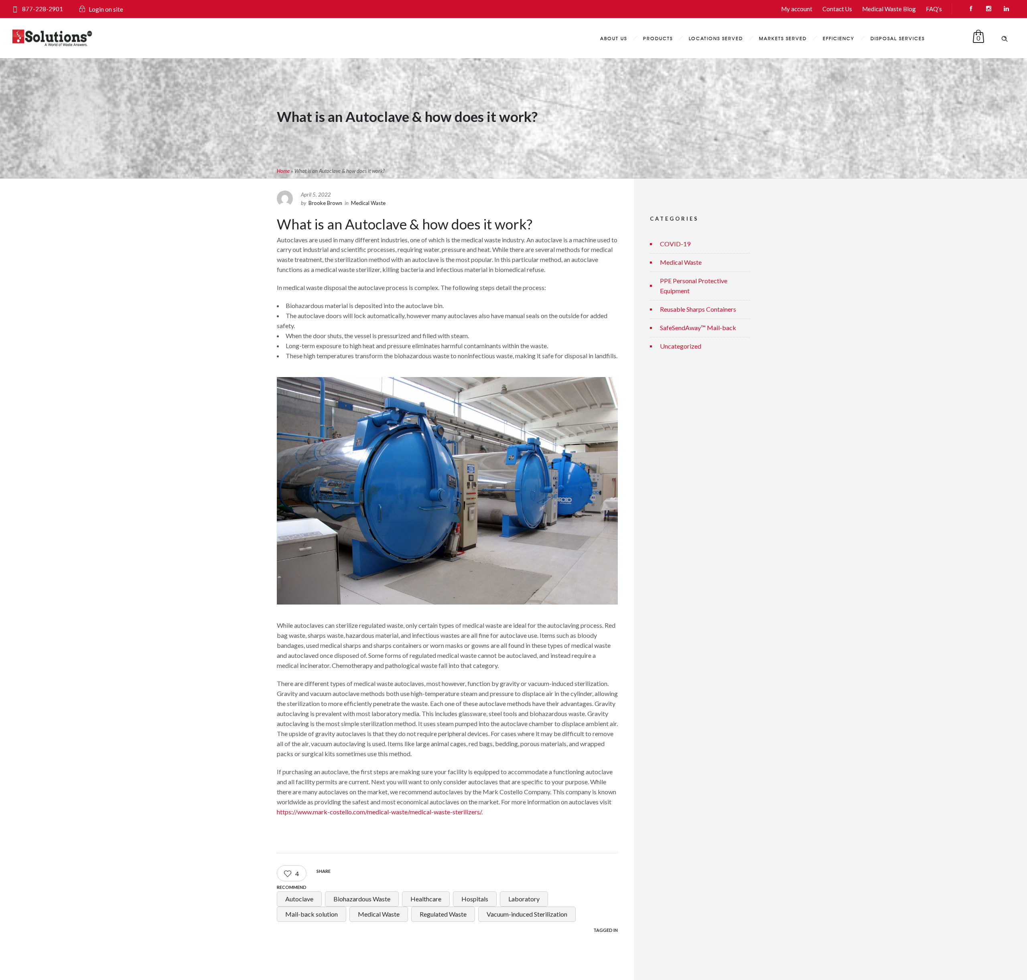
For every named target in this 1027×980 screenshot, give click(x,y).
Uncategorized (680, 346)
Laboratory (524, 899)
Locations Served (716, 38)
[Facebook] (971, 9)
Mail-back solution (311, 914)
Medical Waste (379, 914)
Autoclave (299, 899)
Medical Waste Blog (889, 8)
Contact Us (837, 8)
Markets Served (783, 38)
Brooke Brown (325, 203)
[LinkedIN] (1006, 9)
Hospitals (474, 899)
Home (283, 171)
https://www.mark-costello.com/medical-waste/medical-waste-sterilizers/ (379, 812)
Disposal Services (898, 38)
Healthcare (425, 899)
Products (658, 38)
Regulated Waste (443, 914)
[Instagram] (988, 9)
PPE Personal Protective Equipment (693, 285)
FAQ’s (934, 8)
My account (796, 8)
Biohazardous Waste (361, 899)
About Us (613, 38)
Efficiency (838, 38)
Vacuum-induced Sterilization (527, 914)
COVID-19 (675, 244)
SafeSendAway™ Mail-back (698, 327)
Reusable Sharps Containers (698, 309)
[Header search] (1004, 37)
